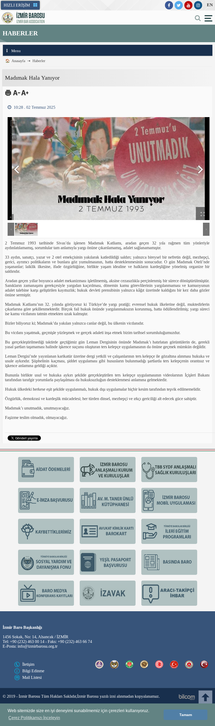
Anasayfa (18, 62)
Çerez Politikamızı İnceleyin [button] (34, 718)
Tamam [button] (185, 715)
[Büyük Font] (24, 96)
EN (209, 5)
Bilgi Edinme (32, 690)
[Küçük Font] (16, 96)
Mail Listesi (31, 696)
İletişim (28, 683)
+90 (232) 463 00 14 (25, 660)
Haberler (38, 62)
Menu (15, 52)
